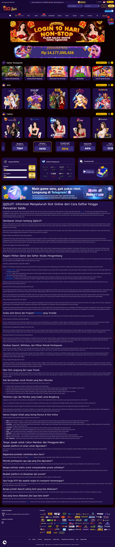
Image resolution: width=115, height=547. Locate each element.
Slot (29, 16)
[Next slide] (112, 62)
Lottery (59, 16)
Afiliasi (111, 2)
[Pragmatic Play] (12, 98)
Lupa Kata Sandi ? (109, 9)
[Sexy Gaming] (80, 127)
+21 (29, 539)
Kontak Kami (56, 539)
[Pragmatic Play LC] (12, 127)
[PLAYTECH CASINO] (57, 127)
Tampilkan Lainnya (101, 62)
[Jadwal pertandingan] (82, 2)
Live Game (43, 16)
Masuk (104, 6)
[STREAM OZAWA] (111, 21)
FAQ (77, 539)
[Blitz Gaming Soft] (57, 98)
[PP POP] (80, 98)
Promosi (90, 16)
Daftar (111, 6)
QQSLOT (83, 211)
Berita (82, 16)
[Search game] (97, 16)
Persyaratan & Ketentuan (67, 539)
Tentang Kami (47, 539)
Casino (36, 16)
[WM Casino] (34, 127)
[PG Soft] (34, 98)
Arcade (74, 16)
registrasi (31, 457)
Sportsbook (52, 16)
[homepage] (10, 16)
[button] (103, 31)
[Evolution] (103, 127)
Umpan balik (83, 539)
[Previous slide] (109, 62)
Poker (67, 16)
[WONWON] (103, 98)
